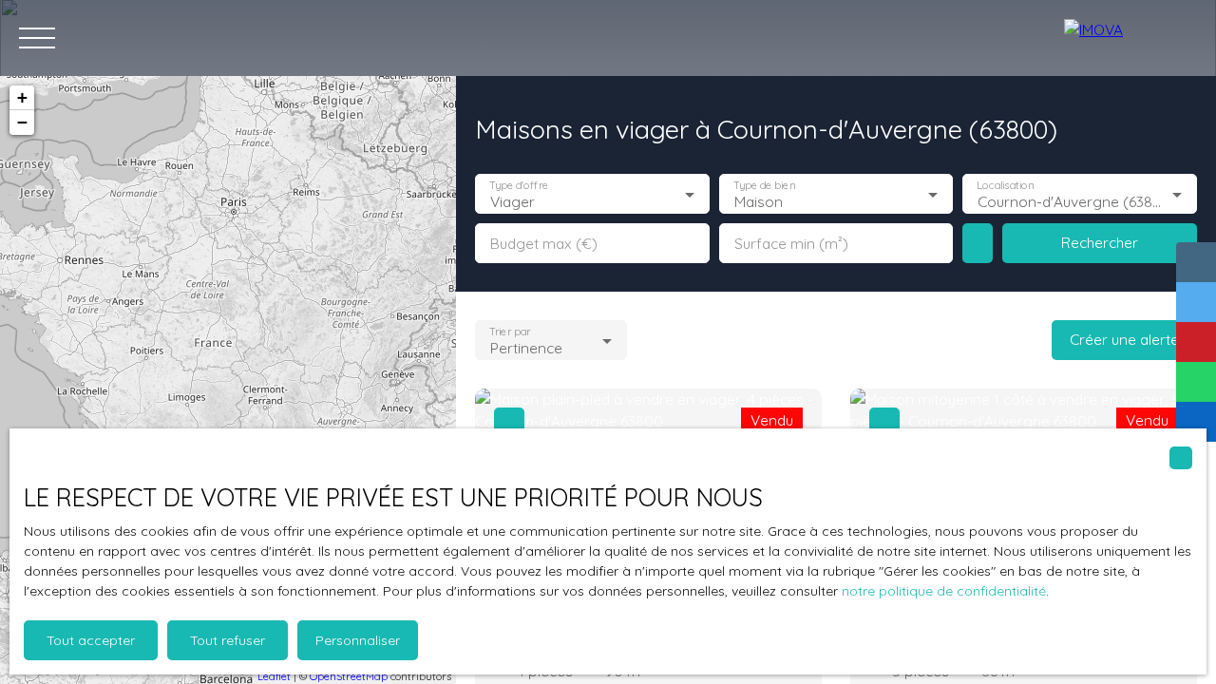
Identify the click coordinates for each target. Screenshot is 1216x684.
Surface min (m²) (791, 244)
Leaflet (274, 676)
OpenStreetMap (349, 676)
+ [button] (22, 97)
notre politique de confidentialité (944, 590)
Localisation (1006, 186)
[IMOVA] (1130, 38)
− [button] (22, 122)
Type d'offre (518, 186)
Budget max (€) (544, 244)
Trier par (509, 332)
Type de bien (763, 186)
